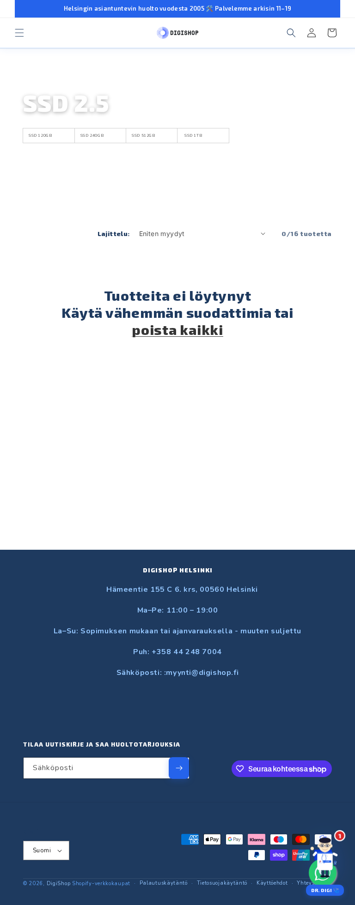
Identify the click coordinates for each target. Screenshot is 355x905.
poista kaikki (177, 329)
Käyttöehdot (272, 883)
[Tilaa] (179, 768)
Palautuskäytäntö (164, 883)
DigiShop (59, 883)
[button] (19, 33)
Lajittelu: (114, 233)
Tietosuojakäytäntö (222, 883)
